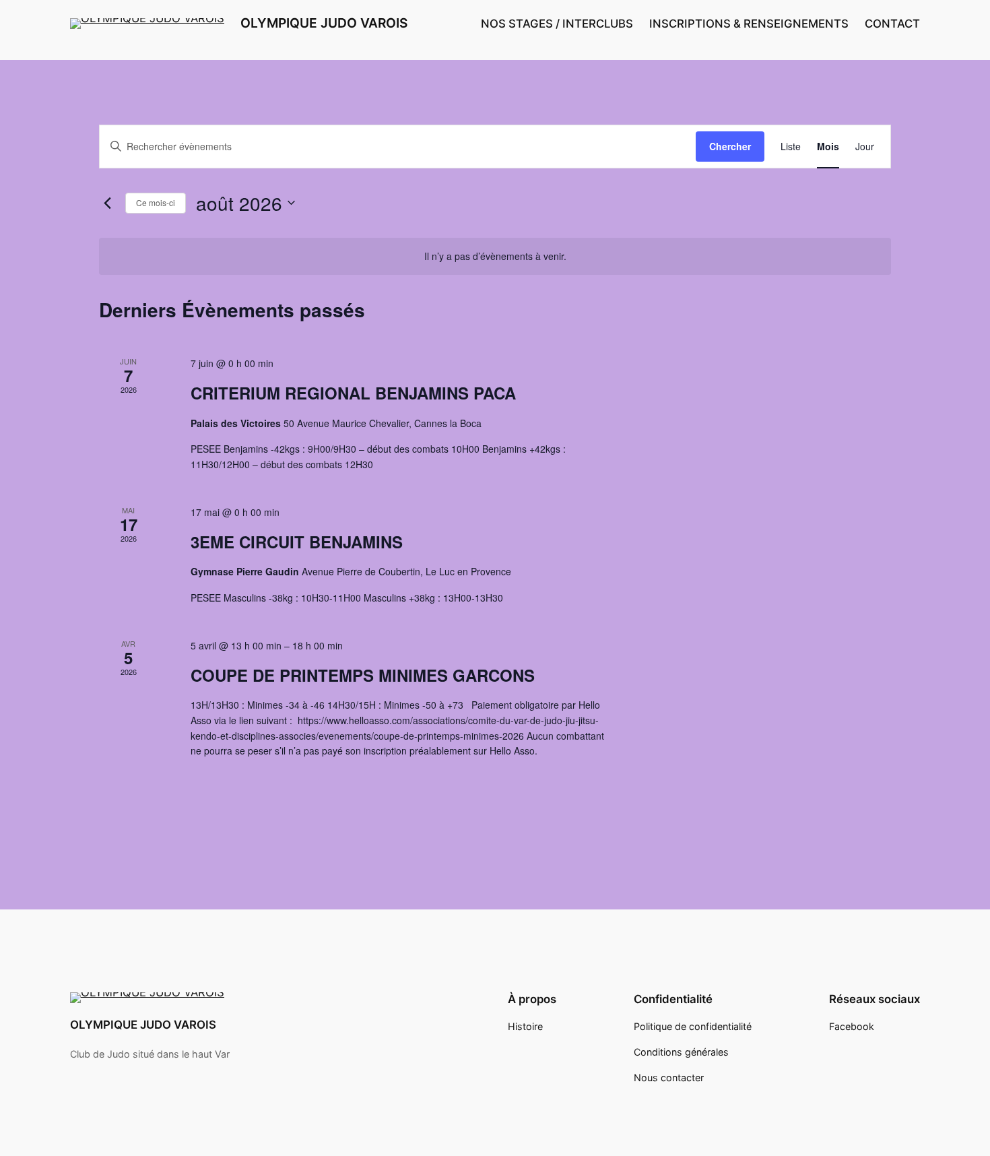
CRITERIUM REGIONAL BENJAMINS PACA (353, 392)
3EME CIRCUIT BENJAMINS (297, 541)
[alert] (495, 256)
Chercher (730, 146)
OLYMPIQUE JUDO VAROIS (323, 23)
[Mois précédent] (107, 203)
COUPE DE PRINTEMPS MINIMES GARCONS (363, 675)
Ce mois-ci (155, 202)
